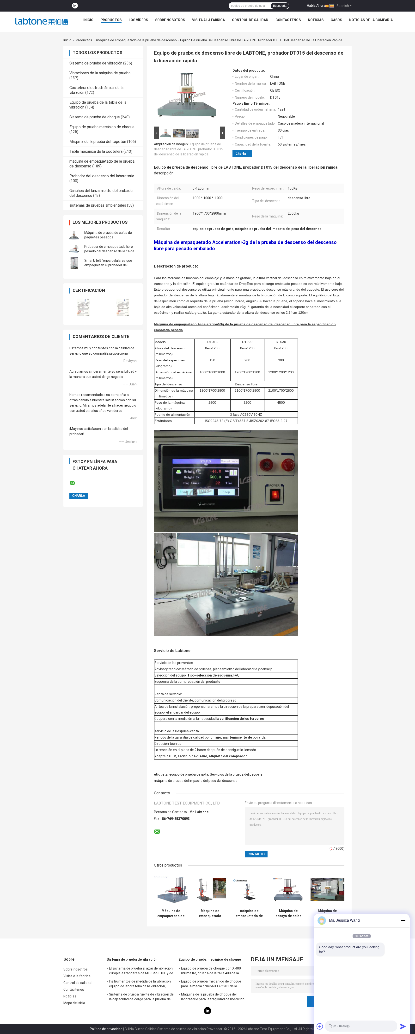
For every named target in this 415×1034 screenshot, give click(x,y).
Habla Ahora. (316, 5)
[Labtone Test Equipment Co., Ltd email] (75, 483)
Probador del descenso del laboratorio (101, 176)
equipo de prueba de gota (188, 774)
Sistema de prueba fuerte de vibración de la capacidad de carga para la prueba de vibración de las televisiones (141, 997)
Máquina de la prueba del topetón (97, 141)
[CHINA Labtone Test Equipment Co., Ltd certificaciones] (83, 307)
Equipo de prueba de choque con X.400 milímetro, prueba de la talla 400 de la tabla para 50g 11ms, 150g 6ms (211, 971)
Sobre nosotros (170, 20)
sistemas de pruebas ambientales (97, 205)
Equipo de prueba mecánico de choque (101, 127)
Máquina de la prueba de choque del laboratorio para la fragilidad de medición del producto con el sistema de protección (212, 997)
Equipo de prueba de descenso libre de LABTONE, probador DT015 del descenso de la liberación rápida (188, 149)
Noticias (315, 20)
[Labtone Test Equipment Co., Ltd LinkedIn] (75, 6)
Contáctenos (288, 20)
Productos (111, 20)
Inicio (88, 20)
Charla (241, 153)
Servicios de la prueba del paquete (236, 774)
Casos (336, 20)
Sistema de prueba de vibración (95, 63)
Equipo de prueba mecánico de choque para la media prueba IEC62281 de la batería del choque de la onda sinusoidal (212, 984)
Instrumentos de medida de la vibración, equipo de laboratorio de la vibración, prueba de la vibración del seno (140, 984)
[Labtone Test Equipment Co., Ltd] (41, 21)
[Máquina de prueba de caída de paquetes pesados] (74, 235)
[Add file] (320, 1026)
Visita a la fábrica (208, 20)
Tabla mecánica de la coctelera (95, 151)
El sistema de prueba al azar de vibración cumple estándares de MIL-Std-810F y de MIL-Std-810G (141, 971)
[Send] (403, 1026)
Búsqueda (280, 5)
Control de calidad (250, 20)
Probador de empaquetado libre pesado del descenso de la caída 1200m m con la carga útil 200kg (109, 251)
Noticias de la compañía (371, 20)
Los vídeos (138, 20)
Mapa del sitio (74, 1003)
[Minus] (403, 920)
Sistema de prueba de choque (94, 117)
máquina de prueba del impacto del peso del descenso (196, 781)
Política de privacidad (106, 1029)
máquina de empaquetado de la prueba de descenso (136, 40)
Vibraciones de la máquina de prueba (99, 73)
